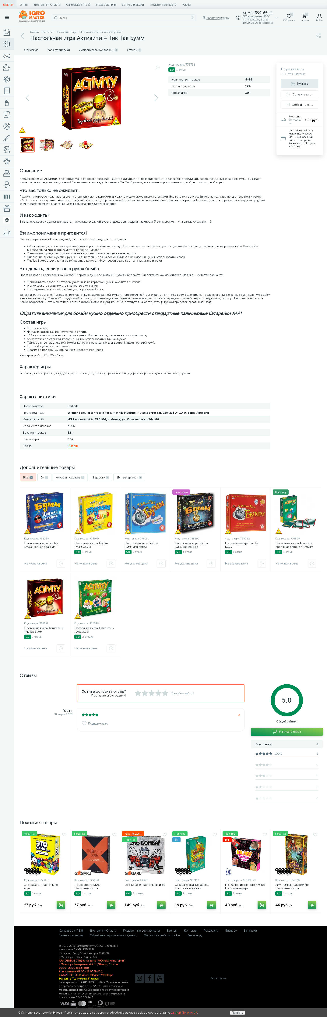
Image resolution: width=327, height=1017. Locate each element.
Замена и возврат (71, 935)
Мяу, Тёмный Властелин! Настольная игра (292, 886)
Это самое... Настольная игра (41, 886)
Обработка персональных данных (113, 935)
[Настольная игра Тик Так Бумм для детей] (146, 513)
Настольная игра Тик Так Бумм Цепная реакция (41, 545)
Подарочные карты (163, 4)
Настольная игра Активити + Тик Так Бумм (44, 629)
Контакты (190, 930)
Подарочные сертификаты (141, 930)
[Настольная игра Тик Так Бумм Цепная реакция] (44, 513)
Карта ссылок (218, 978)
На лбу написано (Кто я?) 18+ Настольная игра (245, 886)
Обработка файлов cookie (162, 935)
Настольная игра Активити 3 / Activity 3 (94, 629)
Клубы (186, 4)
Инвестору (194, 935)
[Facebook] (149, 978)
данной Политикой (184, 1012)
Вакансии (250, 930)
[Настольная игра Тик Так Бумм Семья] (95, 513)
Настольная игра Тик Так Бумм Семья (91, 545)
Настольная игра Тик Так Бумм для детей (142, 545)
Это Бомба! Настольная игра (145, 884)
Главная (8, 4)
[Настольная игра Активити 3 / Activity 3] (95, 598)
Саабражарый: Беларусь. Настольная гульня (192, 886)
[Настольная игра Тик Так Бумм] (246, 513)
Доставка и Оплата (47, 4)
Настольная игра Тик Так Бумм (242, 545)
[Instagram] (139, 978)
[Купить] (61, 905)
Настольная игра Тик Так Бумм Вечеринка (192, 545)
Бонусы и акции (133, 4)
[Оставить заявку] (61, 564)
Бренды (172, 930)
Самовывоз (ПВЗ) (78, 4)
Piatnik (73, 446)
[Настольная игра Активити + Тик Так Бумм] (45, 598)
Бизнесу (231, 930)
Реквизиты (211, 930)
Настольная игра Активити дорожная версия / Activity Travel (294, 546)
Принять (237, 1012)
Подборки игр (106, 4)
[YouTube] (159, 978)
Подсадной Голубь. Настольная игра (87, 886)
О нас (23, 4)
